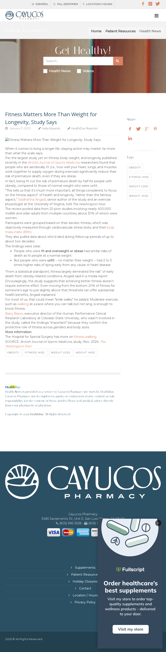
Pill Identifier (67, 4)
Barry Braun (14, 314)
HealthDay (37, 414)
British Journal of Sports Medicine (53, 162)
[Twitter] (157, 4)
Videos (88, 71)
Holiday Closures (84, 581)
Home (96, 31)
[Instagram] (150, 4)
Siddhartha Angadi (32, 199)
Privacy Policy (85, 602)
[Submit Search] (118, 61)
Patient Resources (120, 31)
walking (23, 304)
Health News (59, 71)
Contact (84, 588)
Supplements (84, 568)
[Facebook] (143, 4)
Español (41, 4)
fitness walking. (85, 337)
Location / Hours (98, 4)
